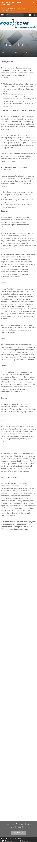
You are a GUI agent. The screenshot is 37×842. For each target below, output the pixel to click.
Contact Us (18, 833)
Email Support (30, 15)
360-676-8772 (34, 15)
